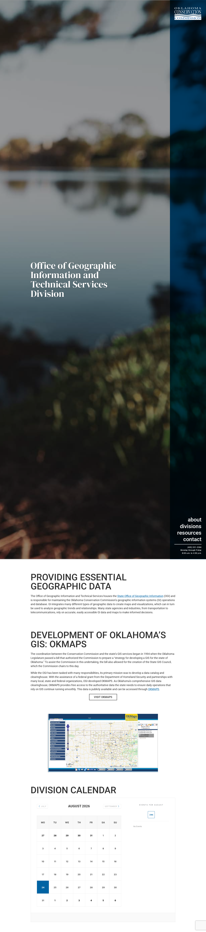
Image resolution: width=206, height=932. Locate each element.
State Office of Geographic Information (140, 596)
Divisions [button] (190, 526)
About (194, 520)
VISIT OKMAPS (103, 697)
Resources (189, 533)
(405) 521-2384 (194, 547)
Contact (192, 539)
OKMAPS (153, 689)
